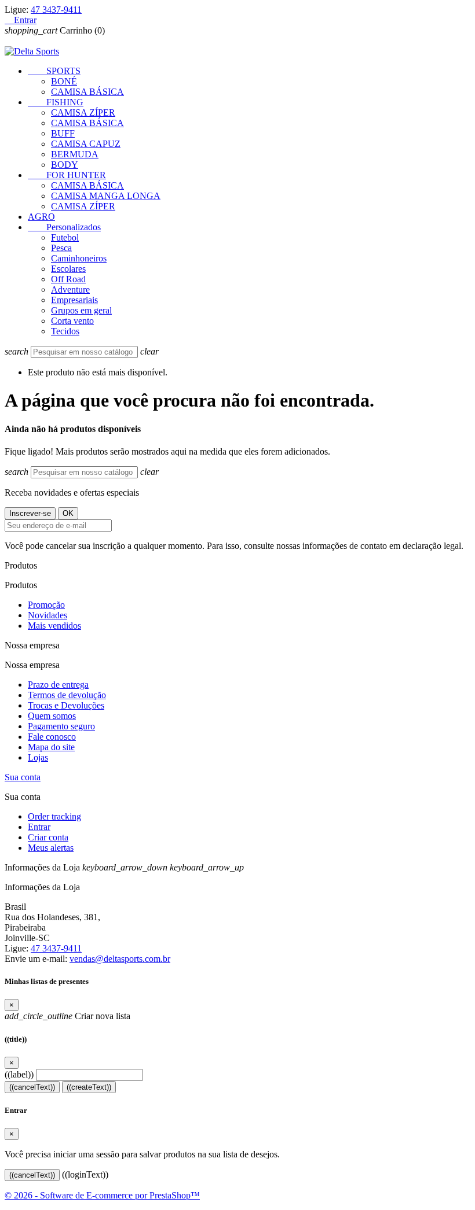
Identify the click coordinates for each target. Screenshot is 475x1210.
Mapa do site (51, 747)
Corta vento (72, 321)
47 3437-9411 (56, 9)
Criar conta (48, 837)
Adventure (70, 289)
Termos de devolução (67, 695)
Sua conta (23, 777)
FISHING (55, 102)
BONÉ (64, 81)
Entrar (39, 827)
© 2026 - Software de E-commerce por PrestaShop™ (102, 1195)
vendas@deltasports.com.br (120, 959)
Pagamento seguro (61, 726)
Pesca (61, 248)
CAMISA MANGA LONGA (105, 196)
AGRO (41, 217)
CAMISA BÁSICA (87, 92)
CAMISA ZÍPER (83, 112)
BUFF (63, 133)
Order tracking (54, 816)
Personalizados (64, 227)
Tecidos (65, 331)
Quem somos (52, 716)
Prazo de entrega (58, 684)
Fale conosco (52, 737)
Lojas (38, 757)
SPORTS (54, 71)
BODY (64, 164)
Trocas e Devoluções (66, 705)
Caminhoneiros (79, 258)
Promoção (46, 605)
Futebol (65, 237)
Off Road (68, 279)
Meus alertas (51, 848)
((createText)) (89, 1087)
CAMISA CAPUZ (85, 144)
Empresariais (74, 300)
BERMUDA (74, 154)
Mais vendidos (54, 625)
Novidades (47, 615)
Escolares (68, 269)
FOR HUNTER (67, 175)
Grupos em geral (81, 310)
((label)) (19, 1074)
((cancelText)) (32, 1087)
